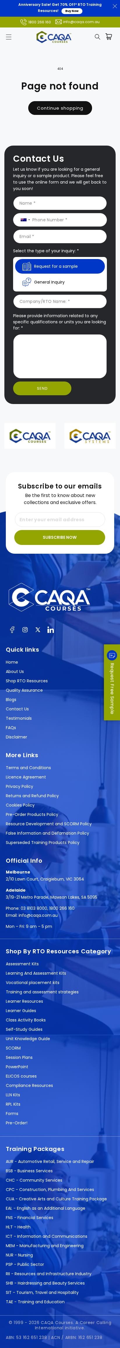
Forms (12, 1113)
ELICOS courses (21, 1076)
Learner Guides (21, 1011)
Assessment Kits (22, 964)
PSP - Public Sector (25, 1264)
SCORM (13, 1048)
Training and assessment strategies (42, 992)
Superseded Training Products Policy (43, 842)
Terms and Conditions (28, 768)
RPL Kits (13, 1104)
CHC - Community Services (34, 1180)
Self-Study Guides (24, 1029)
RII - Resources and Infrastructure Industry (48, 1274)
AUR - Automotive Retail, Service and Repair (50, 1161)
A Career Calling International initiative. (73, 1325)
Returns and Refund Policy (32, 796)
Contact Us (17, 709)
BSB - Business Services (29, 1171)
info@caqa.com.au (81, 22)
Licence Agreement (26, 777)
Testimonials (19, 718)
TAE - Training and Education (35, 1302)
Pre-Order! (16, 1123)
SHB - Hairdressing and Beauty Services (45, 1283)
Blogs (11, 700)
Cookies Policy (20, 805)
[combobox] (23, 219)
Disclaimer (16, 737)
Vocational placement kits (32, 982)
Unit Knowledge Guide (28, 1039)
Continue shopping (60, 108)
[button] (9, 36)
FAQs (11, 728)
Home (12, 662)
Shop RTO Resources (27, 681)
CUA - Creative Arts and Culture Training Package (56, 1199)
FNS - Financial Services (29, 1218)
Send (42, 388)
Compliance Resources (29, 1085)
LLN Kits (13, 1095)
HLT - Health (18, 1227)
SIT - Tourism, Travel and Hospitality (42, 1292)
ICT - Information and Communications (46, 1236)
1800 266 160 (39, 22)
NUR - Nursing (19, 1255)
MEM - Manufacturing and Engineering (45, 1246)
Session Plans (19, 1057)
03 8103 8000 (34, 908)
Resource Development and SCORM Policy (49, 824)
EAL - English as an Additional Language (45, 1208)
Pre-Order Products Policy (32, 814)
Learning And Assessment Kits (36, 973)
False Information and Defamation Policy (47, 833)
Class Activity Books (26, 1020)
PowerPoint (17, 1067)
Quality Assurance (24, 690)
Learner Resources (24, 1001)
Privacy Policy (19, 786)
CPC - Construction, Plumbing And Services (50, 1189)
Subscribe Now (60, 537)
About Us (15, 671)
